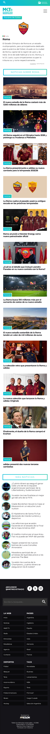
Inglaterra (30, 623)
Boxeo (6, 698)
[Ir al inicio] (8, 11)
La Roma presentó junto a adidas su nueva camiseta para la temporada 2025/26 (23, 169)
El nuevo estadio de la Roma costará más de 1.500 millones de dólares (24, 103)
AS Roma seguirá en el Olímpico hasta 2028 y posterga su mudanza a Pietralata (25, 136)
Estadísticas (8, 644)
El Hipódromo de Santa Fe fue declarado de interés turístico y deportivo (26, 516)
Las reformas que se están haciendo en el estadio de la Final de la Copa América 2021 (27, 525)
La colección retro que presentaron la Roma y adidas (25, 366)
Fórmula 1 (30, 693)
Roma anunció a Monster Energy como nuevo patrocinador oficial (22, 235)
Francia (29, 655)
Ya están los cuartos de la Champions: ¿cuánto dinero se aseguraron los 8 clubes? (26, 564)
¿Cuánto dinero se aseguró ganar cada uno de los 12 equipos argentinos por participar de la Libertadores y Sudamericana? (27, 486)
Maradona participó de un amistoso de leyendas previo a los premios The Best (27, 554)
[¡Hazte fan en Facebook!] (29, 588)
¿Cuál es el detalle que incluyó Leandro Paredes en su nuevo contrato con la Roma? (24, 268)
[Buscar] (4, 2)
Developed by (16, 716)
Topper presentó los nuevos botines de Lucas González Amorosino (25, 545)
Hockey (6, 703)
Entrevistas (8, 639)
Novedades (31, 666)
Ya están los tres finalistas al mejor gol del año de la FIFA (28, 496)
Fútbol (6, 666)
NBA (28, 682)
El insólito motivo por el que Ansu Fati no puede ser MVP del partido (28, 535)
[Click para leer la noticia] (25, 88)
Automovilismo (9, 682)
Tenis (5, 677)
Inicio (5, 618)
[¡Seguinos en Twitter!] (35, 588)
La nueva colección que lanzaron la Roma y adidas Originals (24, 399)
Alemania (30, 644)
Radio (6, 633)
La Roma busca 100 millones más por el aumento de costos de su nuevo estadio (22, 300)
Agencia (6, 649)
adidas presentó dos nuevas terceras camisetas (20, 465)
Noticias (6, 623)
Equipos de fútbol (12, 17)
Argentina (30, 618)
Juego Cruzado (32, 698)
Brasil (28, 649)
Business (30, 672)
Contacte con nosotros (25, 728)
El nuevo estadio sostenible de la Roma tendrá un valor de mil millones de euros (22, 333)
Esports (6, 687)
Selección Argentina (34, 703)
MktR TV (7, 628)
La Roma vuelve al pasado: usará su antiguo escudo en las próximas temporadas (24, 202)
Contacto (7, 655)
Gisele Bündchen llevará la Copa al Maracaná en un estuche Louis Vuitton (28, 506)
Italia (28, 639)
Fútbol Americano (10, 693)
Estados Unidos (32, 633)
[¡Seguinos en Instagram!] (40, 588)
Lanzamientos (32, 677)
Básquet (7, 672)
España (29, 628)
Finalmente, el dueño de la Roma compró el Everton (24, 432)
